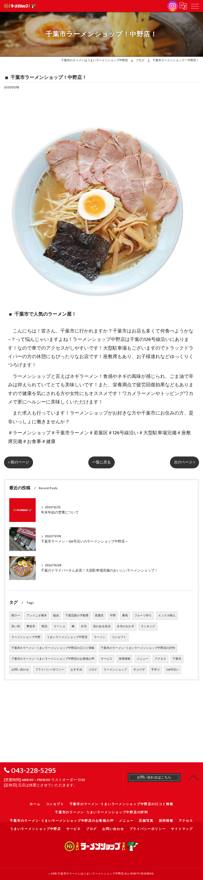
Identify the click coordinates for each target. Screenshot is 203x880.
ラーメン (99, 637)
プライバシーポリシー (49, 669)
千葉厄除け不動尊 (77, 615)
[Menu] (195, 6)
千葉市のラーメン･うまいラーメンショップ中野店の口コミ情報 (52, 648)
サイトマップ (182, 828)
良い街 (15, 626)
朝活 (44, 626)
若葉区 (99, 615)
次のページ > (184, 462)
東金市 (30, 626)
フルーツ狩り (143, 615)
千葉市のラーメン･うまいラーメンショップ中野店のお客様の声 (52, 659)
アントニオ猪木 (36, 615)
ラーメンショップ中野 (25, 637)
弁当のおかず (125, 626)
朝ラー (15, 615)
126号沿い (172, 669)
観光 (56, 615)
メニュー (142, 659)
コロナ (93, 669)
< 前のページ (18, 462)
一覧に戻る (101, 462)
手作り (155, 669)
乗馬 (125, 615)
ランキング (148, 626)
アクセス (160, 659)
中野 (113, 615)
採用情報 (124, 659)
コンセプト (119, 637)
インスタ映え (167, 615)
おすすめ (76, 669)
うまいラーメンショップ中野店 (67, 637)
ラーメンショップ (115, 669)
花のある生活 (101, 626)
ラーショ (59, 626)
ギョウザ (139, 669)
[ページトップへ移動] (193, 777)
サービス (106, 659)
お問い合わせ (20, 669)
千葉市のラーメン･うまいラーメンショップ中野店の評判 (138, 648)
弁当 (84, 626)
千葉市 (177, 659)
